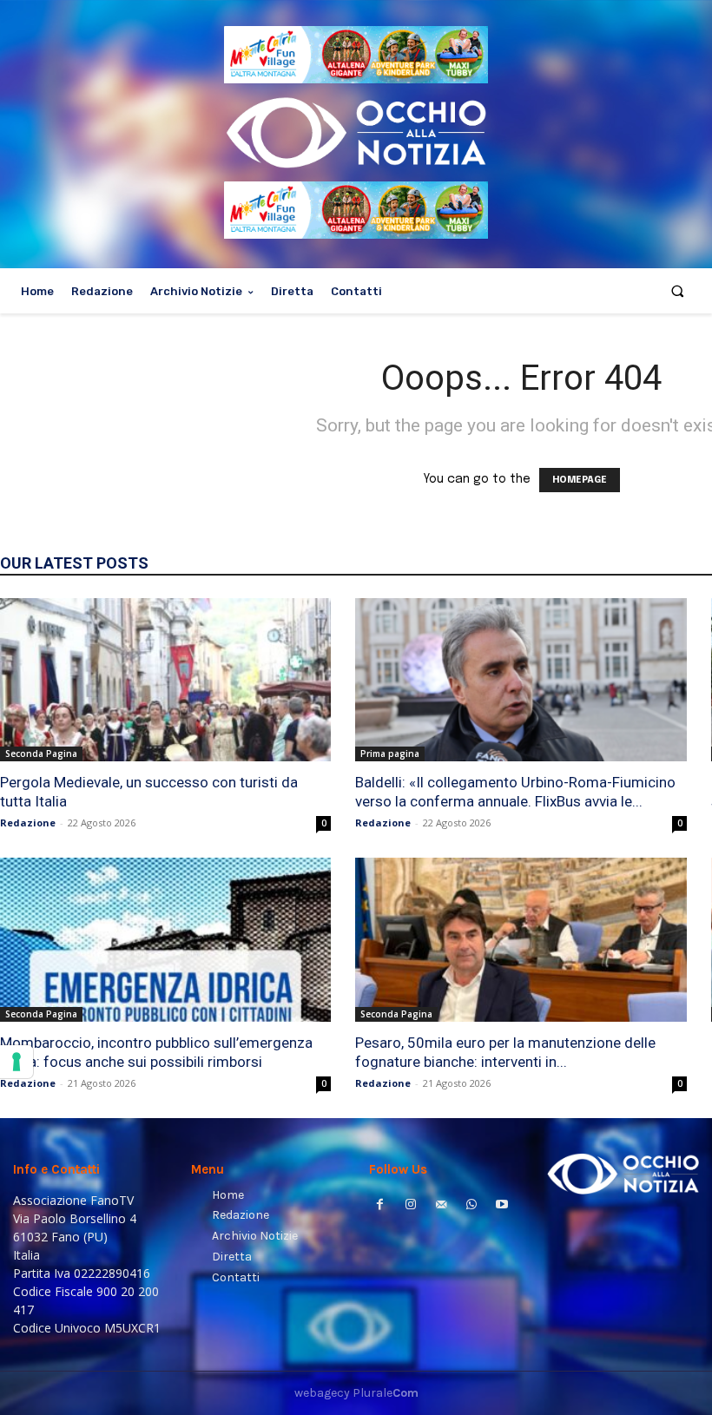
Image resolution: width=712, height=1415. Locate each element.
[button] (678, 291)
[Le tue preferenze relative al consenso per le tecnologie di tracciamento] (16, 1061)
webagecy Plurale (356, 1392)
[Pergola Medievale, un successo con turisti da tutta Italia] (165, 679)
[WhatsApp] (472, 1206)
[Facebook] (380, 1206)
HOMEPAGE (579, 480)
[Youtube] (502, 1206)
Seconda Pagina (41, 753)
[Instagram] (410, 1206)
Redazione (28, 822)
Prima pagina (389, 753)
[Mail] (441, 1206)
